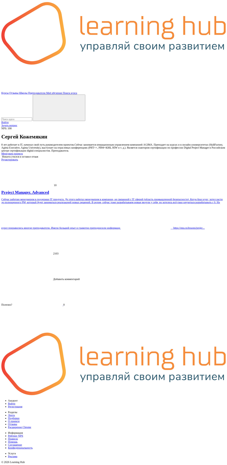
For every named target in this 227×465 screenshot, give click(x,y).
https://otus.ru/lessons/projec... (188, 228)
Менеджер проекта (12, 153)
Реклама (12, 456)
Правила (13, 438)
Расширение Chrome (19, 427)
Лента (11, 415)
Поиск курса (70, 93)
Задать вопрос (9, 125)
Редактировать (9, 159)
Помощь (12, 441)
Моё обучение (54, 93)
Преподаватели (37, 93)
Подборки (13, 418)
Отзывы (14, 93)
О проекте (14, 421)
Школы (23, 93)
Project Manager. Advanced (25, 192)
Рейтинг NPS (15, 435)
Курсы (5, 93)
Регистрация (15, 406)
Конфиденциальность (20, 447)
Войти (5, 122)
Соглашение (15, 444)
